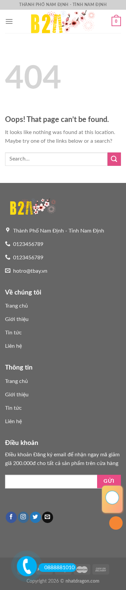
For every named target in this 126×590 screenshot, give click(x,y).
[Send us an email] (47, 517)
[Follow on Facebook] (11, 517)
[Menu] (9, 21)
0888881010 (59, 567)
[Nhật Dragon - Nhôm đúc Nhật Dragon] (63, 21)
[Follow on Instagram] (23, 517)
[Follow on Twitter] (35, 517)
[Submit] (114, 159)
